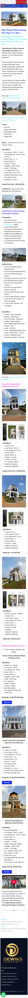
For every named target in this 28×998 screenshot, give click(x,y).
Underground (8, 224)
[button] (3, 994)
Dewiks (13, 991)
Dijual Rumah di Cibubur (11, 36)
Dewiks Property (5, 991)
